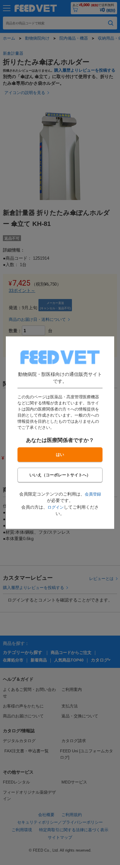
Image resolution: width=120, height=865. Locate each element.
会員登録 (93, 494)
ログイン (55, 507)
